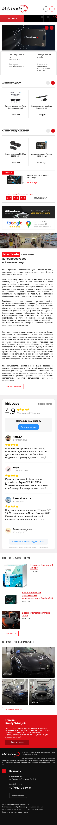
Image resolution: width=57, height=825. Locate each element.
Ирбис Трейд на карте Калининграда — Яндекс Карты (28, 547)
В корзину (16, 120)
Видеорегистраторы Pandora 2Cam (36, 614)
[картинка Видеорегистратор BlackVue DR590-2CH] (15, 145)
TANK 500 (34, 702)
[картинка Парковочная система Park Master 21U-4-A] (41, 97)
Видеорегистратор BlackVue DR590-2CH (15, 155)
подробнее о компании (13, 386)
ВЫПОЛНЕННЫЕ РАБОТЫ (18, 642)
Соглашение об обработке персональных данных (22, 807)
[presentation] (47, 28)
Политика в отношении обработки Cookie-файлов (22, 810)
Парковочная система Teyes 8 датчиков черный (15, 107)
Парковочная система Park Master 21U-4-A (41, 107)
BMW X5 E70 (10, 702)
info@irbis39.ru (15, 784)
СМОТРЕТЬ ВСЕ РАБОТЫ (13, 710)
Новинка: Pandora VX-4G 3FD (42, 567)
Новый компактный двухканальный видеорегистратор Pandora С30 (37, 595)
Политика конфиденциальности (15, 804)
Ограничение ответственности (15, 812)
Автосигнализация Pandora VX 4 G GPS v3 (41, 155)
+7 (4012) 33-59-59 (20, 787)
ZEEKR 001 (7, 674)
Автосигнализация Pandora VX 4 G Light (38, 177)
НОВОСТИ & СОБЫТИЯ (16, 558)
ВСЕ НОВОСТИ (10, 633)
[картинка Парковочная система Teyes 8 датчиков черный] (15, 97)
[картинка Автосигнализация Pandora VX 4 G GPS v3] (42, 145)
